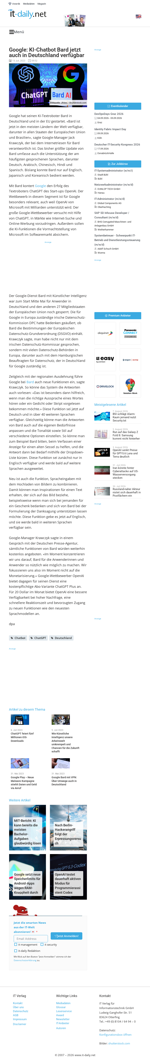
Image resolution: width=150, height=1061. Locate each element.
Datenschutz (20, 1011)
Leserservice (64, 1011)
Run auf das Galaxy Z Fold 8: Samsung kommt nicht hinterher (126, 435)
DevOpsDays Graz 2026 (108, 114)
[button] (16, 32)
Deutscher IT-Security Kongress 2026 (117, 144)
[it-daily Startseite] (33, 14)
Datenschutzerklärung (25, 960)
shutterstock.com (119, 1043)
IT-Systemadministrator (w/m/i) (113, 170)
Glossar (61, 1007)
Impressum (20, 1019)
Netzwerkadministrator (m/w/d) (113, 184)
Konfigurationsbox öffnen (115, 1034)
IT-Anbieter (62, 1023)
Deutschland (63, 638)
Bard (30, 382)
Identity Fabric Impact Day (110, 129)
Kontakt (17, 1003)
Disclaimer (19, 1024)
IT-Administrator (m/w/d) (109, 199)
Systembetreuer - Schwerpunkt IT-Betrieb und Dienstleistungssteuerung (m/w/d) (117, 240)
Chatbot (20, 638)
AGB (15, 1015)
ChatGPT (40, 638)
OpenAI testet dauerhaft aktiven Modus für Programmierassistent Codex (68, 883)
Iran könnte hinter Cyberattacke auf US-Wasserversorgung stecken (125, 472)
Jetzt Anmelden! (67, 936)
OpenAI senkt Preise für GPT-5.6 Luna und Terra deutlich (125, 453)
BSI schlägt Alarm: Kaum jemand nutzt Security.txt (124, 417)
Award (60, 1015)
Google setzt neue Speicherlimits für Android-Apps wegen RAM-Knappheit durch (27, 883)
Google (40, 186)
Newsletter (63, 1019)
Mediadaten (63, 1003)
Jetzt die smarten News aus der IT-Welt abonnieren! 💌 (30, 927)
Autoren (61, 1028)
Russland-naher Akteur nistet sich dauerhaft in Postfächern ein (127, 492)
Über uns (18, 1007)
